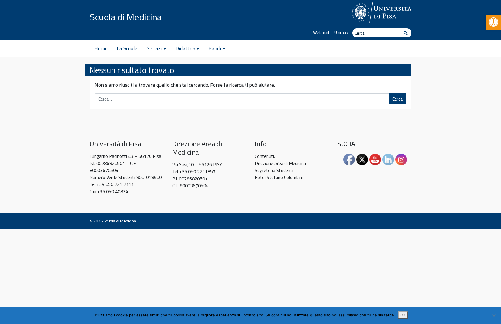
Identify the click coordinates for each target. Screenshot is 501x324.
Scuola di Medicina (126, 17)
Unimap (341, 32)
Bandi (214, 48)
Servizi (154, 48)
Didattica (185, 48)
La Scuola (127, 48)
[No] (494, 315)
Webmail (321, 32)
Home (101, 48)
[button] (493, 22)
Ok (402, 315)
